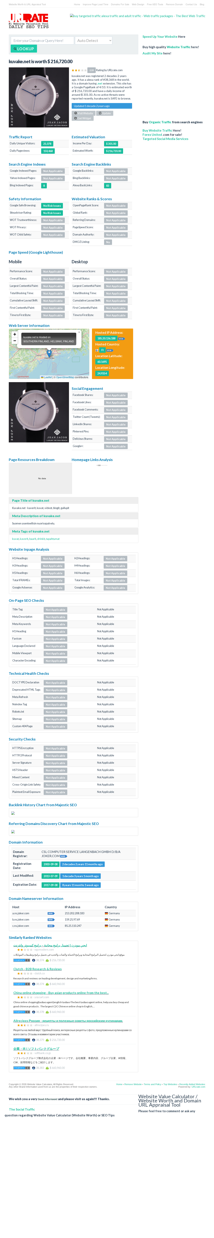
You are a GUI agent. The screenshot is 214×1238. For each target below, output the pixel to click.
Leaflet (47, 377)
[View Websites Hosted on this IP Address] (121, 338)
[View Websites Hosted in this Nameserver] (51, 913)
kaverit (24, 538)
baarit (32, 538)
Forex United (152, 134)
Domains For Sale (120, 4)
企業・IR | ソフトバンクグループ (36, 1048)
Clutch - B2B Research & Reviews (37, 969)
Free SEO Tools (155, 4)
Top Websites (170, 1084)
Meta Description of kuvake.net (36, 516)
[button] (49, 353)
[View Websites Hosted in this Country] (109, 350)
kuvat (15, 538)
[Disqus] (105, 1181)
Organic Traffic (160, 122)
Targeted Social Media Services (165, 139)
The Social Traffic (22, 1109)
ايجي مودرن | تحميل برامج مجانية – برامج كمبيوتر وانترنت (50, 945)
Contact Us (191, 4)
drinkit (41, 538)
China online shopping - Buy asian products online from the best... (61, 993)
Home (77, 4)
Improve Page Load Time (95, 4)
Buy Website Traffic (157, 130)
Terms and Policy (152, 1084)
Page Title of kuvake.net (30, 500)
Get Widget (84, 118)
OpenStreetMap (65, 377)
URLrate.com (198, 1087)
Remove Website (133, 1084)
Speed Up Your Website (160, 36)
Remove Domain (174, 4)
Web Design (138, 4)
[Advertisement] (174, 85)
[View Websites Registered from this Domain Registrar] (63, 856)
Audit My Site (153, 53)
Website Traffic (178, 47)
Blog (202, 4)
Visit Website (85, 113)
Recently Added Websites (192, 1084)
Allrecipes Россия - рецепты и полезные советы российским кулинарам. (68, 1021)
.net (99, 83)
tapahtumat (53, 538)
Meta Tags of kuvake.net (31, 531)
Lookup (25, 49)
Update (106, 113)
